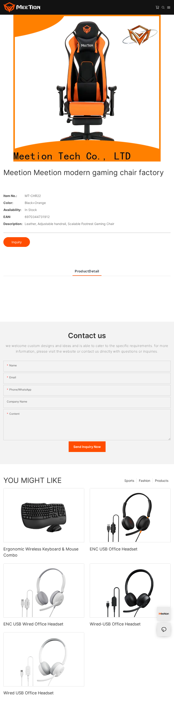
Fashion (144, 480)
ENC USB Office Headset (114, 549)
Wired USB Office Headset (28, 693)
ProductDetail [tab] (87, 271)
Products (161, 480)
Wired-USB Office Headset (115, 624)
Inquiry (17, 242)
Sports (129, 480)
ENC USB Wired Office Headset (33, 624)
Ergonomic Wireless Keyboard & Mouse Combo (40, 552)
